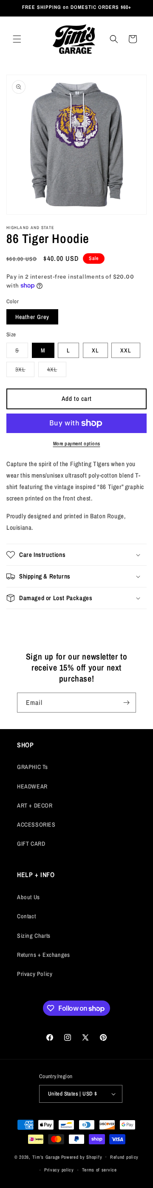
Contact (26, 916)
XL (95, 350)
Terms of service (99, 1170)
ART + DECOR (35, 805)
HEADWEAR (32, 786)
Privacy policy (59, 1170)
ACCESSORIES (36, 824)
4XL (56, 371)
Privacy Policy (34, 974)
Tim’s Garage (46, 1157)
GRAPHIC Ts (32, 767)
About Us (28, 897)
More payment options (76, 443)
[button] (17, 39)
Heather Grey (32, 317)
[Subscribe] (126, 703)
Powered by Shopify (81, 1157)
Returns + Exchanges (43, 955)
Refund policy (124, 1157)
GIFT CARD (31, 843)
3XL (24, 371)
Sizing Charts (34, 935)
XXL (125, 350)
